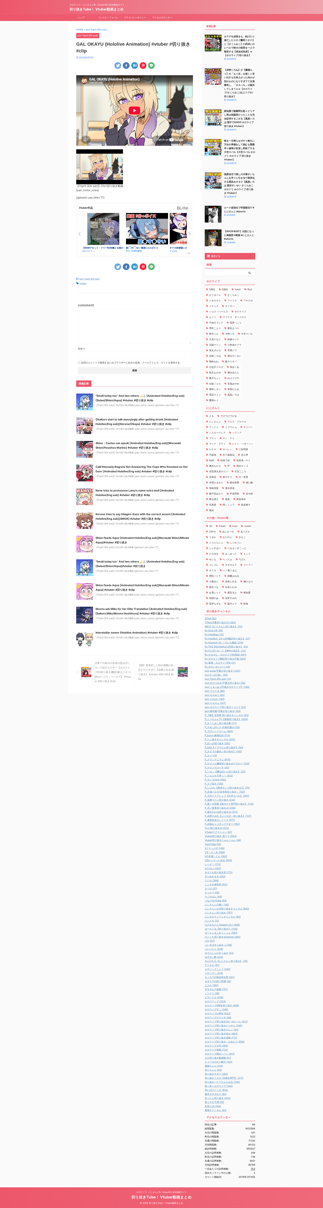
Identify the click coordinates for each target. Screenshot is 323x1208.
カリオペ (230, 306)
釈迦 (245, 603)
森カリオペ (231, 361)
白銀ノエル (215, 383)
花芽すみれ (231, 598)
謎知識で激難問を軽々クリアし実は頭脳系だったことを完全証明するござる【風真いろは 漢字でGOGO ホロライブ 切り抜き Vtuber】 (239, 118)
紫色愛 (246, 592)
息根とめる (231, 581)
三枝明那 (243, 449)
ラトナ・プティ (217, 443)
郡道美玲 (241, 499)
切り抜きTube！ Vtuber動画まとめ (96, 9)
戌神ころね (215, 355)
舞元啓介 (214, 499)
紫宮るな (232, 592)
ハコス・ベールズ (218, 311)
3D (210, 526)
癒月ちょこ (215, 378)
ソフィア (237, 432)
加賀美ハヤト (243, 460)
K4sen (222, 526)
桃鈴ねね (214, 361)
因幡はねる (233, 575)
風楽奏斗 (245, 504)
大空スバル (247, 333)
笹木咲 (249, 493)
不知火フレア (216, 322)
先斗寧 (244, 454)
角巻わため (233, 389)
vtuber (83, 283)
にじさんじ (215, 421)
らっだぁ (227, 559)
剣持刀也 (225, 460)
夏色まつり (233, 328)
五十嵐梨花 (229, 454)
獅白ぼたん (233, 372)
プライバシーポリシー (135, 17)
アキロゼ (248, 300)
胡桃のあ (214, 598)
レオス (212, 449)
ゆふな (212, 559)
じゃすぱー (215, 548)
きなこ (242, 537)
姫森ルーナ (233, 339)
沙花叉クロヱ (216, 366)
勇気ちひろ (215, 465)
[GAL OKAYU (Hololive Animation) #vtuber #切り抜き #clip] (134, 65)
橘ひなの (248, 581)
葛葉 (227, 499)
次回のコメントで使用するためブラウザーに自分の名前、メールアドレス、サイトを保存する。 (131, 362)
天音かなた (215, 339)
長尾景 (212, 504)
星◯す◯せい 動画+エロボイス (142, 247)
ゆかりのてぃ (88, 251)
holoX (238, 289)
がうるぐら (215, 294)
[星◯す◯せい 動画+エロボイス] (147, 229)
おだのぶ (227, 537)
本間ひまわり (216, 482)
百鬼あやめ (233, 383)
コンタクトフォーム (108, 17)
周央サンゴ (242, 465)
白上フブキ (233, 378)
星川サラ (227, 477)
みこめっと (231, 553)
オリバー (248, 427)
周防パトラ (215, 575)
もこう (246, 553)
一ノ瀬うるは (230, 570)
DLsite (183, 208)
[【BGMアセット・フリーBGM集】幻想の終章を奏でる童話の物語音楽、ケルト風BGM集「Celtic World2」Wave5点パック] (103, 229)
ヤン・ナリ (229, 438)
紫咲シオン (215, 389)
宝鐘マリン (215, 344)
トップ (81, 17)
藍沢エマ (232, 603)
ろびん (242, 559)
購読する (215, 256)
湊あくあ (234, 366)
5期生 (212, 289)
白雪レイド (215, 592)
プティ (212, 438)
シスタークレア (217, 432)
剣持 (211, 460)
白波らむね (231, 587)
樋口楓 (249, 482)
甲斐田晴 (234, 493)
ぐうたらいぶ (216, 542)
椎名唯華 (234, 482)
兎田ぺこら (236, 322)
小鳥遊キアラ (234, 344)
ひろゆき (214, 553)
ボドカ (212, 570)
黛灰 (211, 510)
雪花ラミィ (215, 394)
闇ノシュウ (229, 504)
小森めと (214, 581)
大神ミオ (230, 333)
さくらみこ (233, 294)
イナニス (214, 306)
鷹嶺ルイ (214, 400)
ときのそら (215, 300)
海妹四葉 (214, 488)
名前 (81, 348)
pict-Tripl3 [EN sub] (89, 278)
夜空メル (214, 333)
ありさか (245, 531)
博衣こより (215, 328)
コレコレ (214, 564)
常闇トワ (232, 350)
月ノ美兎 (243, 477)
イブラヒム (231, 427)
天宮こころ (240, 471)
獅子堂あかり (216, 493)
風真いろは (233, 394)
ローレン (227, 449)
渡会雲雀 (230, 488)
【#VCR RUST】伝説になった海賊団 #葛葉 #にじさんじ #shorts (239, 235)
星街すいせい (234, 355)
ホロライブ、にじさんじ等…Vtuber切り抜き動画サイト (161, 1192)
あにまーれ (228, 531)
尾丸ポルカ (215, 350)
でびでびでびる (228, 416)
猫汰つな (214, 587)
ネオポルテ (231, 564)
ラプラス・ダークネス (234, 317)
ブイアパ (248, 564)
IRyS (249, 289)
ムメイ (212, 317)
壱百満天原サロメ (218, 471)
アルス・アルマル (236, 421)
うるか (212, 537)
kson (235, 526)
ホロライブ (240, 311)
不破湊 (212, 454)
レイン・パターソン (242, 443)
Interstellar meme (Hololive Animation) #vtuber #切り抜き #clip (137, 632)
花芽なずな (215, 603)
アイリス (232, 300)
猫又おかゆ (215, 372)
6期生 (225, 289)
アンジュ (214, 427)
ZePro (212, 531)
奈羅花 (212, 477)
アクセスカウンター (162, 17)
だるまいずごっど (236, 548)
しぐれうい (236, 542)
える (211, 416)
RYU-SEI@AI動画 (134, 251)
